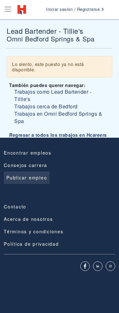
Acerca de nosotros (28, 219)
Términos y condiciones (33, 231)
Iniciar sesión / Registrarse (73, 9)
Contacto (15, 206)
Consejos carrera (25, 165)
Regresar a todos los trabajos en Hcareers (58, 135)
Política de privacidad (31, 244)
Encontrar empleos (27, 152)
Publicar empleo (26, 177)
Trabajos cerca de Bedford (46, 106)
